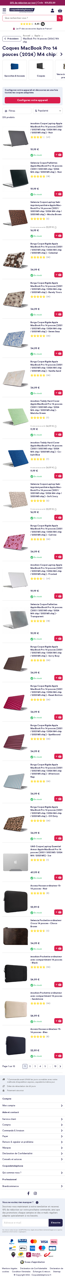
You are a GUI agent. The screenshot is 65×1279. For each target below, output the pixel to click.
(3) (47, 931)
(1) (47, 860)
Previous (56, 54)
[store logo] (22, 10)
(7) (47, 418)
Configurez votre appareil (32, 100)
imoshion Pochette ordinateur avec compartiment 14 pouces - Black (46, 959)
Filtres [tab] (12, 111)
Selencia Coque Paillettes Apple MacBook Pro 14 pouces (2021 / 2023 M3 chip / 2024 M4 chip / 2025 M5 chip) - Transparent (46, 610)
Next (61, 54)
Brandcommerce (10, 1186)
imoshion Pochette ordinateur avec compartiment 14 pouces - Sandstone (46, 996)
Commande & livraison (13, 1130)
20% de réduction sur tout (23, 2)
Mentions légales (9, 1268)
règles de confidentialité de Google (42, 1230)
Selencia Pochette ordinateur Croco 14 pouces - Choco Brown (46, 923)
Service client (9, 1119)
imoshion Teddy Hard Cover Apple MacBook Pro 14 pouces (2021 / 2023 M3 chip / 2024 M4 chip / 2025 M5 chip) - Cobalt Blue (46, 448)
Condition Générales (21, 1271)
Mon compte (52, 10)
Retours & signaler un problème (17, 1142)
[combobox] (32, 18)
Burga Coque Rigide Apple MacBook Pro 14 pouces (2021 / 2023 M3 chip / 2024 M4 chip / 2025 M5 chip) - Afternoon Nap (46, 770)
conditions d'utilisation (10, 1232)
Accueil (26, 35)
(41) (48, 137)
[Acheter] (58, 154)
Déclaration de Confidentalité (17, 1153)
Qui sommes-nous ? (11, 1172)
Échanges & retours (41, 1271)
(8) (47, 893)
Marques (6, 1147)
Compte (6, 1124)
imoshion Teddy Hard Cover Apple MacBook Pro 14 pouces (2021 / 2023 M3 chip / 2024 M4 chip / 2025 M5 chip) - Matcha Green (46, 407)
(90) (48, 967)
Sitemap (57, 1271)
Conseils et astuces (12, 1159)
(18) (48, 176)
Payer (5, 1136)
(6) (47, 219)
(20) (48, 257)
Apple (37, 35)
